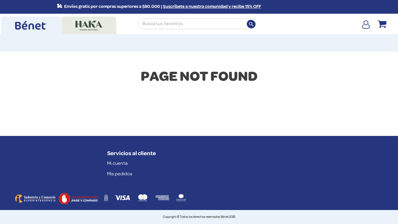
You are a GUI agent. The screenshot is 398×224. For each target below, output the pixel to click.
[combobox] (197, 23)
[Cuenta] (366, 24)
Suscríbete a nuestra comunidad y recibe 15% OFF (210, 6)
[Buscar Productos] (251, 24)
